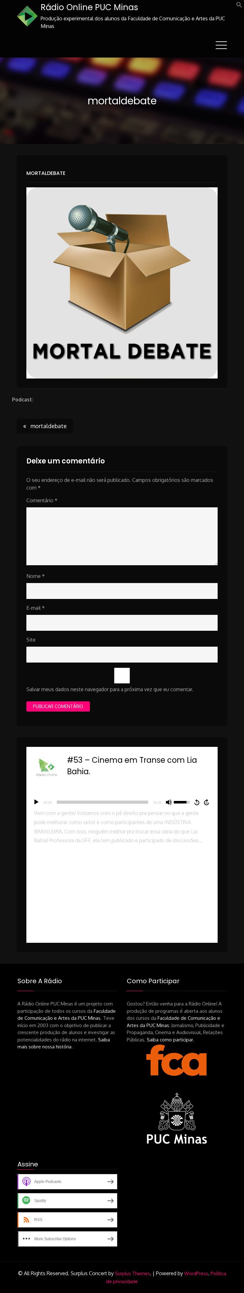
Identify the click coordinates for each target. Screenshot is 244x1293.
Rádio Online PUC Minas (89, 7)
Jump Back (196, 802)
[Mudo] (169, 802)
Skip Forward (207, 802)
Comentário (42, 500)
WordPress (196, 1273)
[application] (121, 802)
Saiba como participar (170, 1040)
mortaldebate (45, 173)
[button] (239, 6)
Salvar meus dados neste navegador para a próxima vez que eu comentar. (109, 689)
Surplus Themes (132, 1273)
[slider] (102, 802)
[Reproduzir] (36, 802)
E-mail (35, 608)
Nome (35, 576)
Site (31, 639)
